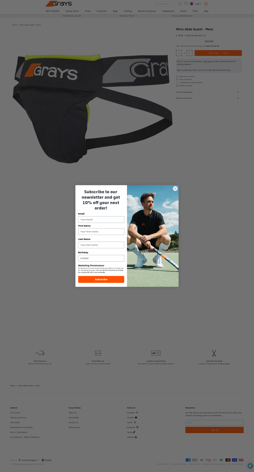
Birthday (83, 252)
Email (81, 213)
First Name (84, 225)
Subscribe (101, 279)
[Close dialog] (175, 188)
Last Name (84, 239)
